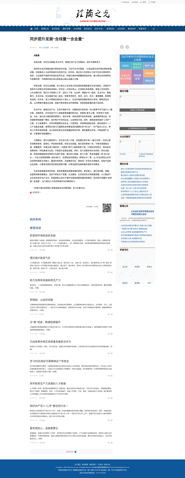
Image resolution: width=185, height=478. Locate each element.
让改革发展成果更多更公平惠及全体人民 (136, 195)
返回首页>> (36, 192)
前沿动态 (56, 29)
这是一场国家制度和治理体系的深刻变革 (136, 198)
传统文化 (149, 81)
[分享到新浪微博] (140, 47)
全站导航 (135, 2)
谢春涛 (125, 283)
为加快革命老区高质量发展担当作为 (50, 341)
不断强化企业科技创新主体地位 (133, 242)
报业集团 (85, 464)
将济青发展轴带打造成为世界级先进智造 (136, 235)
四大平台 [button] (98, 29)
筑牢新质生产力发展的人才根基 (48, 383)
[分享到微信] (135, 47)
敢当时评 (132, 29)
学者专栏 (142, 29)
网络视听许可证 (121, 470)
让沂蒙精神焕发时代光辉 (137, 128)
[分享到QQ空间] (145, 47)
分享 (108, 250)
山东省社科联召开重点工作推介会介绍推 (136, 225)
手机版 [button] (153, 2)
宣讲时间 (110, 29)
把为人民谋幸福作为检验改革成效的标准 (136, 169)
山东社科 (121, 29)
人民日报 (46, 47)
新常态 (125, 66)
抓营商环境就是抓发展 (43, 235)
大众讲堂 (77, 29)
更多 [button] (153, 28)
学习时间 (123, 154)
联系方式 (107, 464)
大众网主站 (125, 2)
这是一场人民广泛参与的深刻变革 (134, 188)
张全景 (125, 267)
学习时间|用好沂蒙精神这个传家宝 (49, 361)
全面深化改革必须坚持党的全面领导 (134, 185)
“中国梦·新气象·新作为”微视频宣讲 (134, 229)
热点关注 (88, 29)
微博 (144, 2)
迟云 (149, 283)
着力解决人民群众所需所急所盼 (133, 175)
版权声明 (92, 464)
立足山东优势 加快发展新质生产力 (134, 232)
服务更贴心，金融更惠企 (44, 428)
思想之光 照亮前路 (137, 110)
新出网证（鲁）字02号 (108, 470)
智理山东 (45, 29)
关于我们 (78, 464)
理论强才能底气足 (40, 258)
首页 (31, 28)
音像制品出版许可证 (79, 470)
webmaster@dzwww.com (121, 467)
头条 (36, 29)
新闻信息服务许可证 (65, 470)
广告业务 (100, 464)
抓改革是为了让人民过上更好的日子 (134, 191)
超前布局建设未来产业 (129, 172)
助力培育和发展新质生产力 (45, 280)
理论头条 (124, 164)
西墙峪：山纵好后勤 (41, 299)
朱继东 (149, 267)
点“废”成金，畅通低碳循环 (45, 322)
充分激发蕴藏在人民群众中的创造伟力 (135, 178)
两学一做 (149, 66)
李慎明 (137, 267)
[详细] (66, 246)
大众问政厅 (125, 137)
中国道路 (149, 73)
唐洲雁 (137, 283)
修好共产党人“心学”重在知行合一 (49, 406)
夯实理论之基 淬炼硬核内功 (131, 238)
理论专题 (66, 29)
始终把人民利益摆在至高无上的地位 (134, 182)
